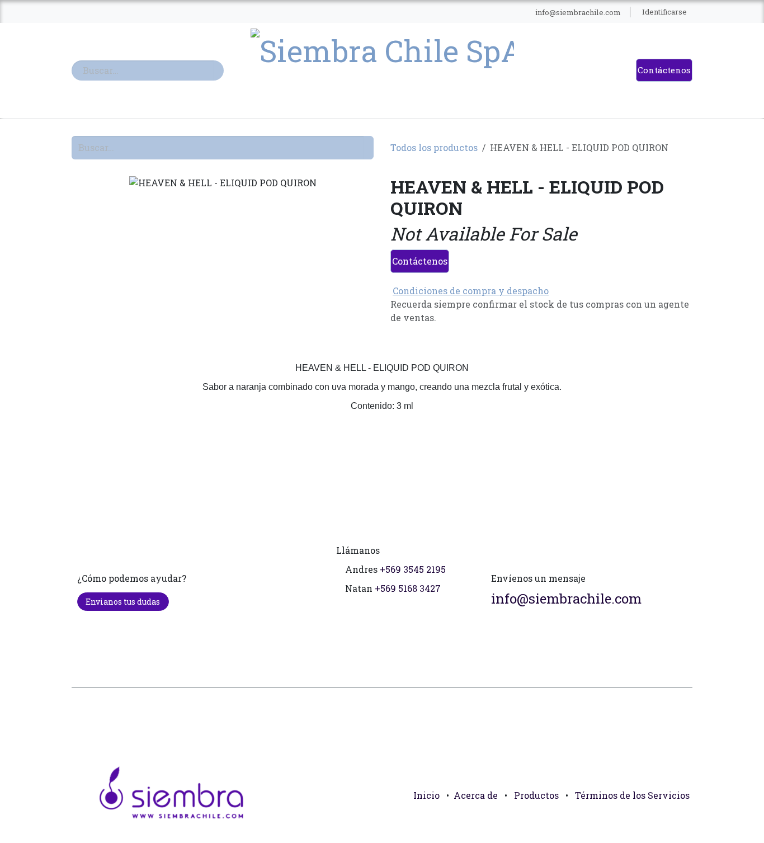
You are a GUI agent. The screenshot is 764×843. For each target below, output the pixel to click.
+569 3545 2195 (413, 569)
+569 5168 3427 (408, 588)
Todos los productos (434, 147)
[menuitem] (169, 12)
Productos (536, 795)
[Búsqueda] (219, 70)
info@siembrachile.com (566, 598)
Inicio (426, 795)
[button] (679, 820)
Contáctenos (664, 70)
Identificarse (664, 12)
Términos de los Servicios (632, 795)
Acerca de (476, 795)
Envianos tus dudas (123, 601)
